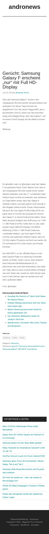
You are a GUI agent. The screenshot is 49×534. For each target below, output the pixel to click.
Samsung (15, 343)
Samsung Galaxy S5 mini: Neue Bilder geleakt (22, 443)
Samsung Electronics (36, 346)
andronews (24, 6)
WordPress (25, 525)
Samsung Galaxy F (10, 349)
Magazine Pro (27, 522)
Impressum (34, 519)
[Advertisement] (24, 41)
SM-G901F (22, 349)
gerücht (15, 346)
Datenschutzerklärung (19, 519)
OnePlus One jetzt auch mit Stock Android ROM (24, 456)
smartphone (32, 349)
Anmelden (35, 525)
